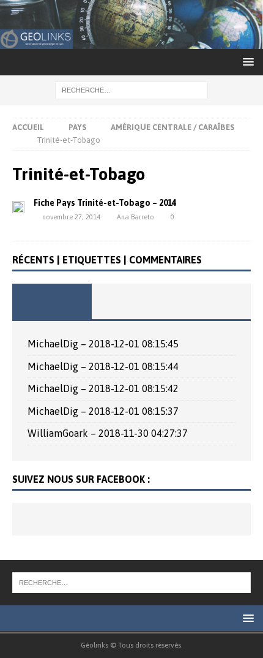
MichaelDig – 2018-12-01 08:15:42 (103, 388)
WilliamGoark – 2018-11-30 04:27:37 (108, 433)
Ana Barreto (135, 217)
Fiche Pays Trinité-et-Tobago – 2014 (105, 203)
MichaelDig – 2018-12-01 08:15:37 (103, 411)
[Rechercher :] (131, 89)
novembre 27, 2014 (71, 217)
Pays (77, 127)
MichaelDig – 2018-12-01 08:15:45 (103, 343)
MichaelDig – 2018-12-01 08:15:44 (103, 366)
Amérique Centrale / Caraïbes (172, 127)
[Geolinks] (131, 41)
